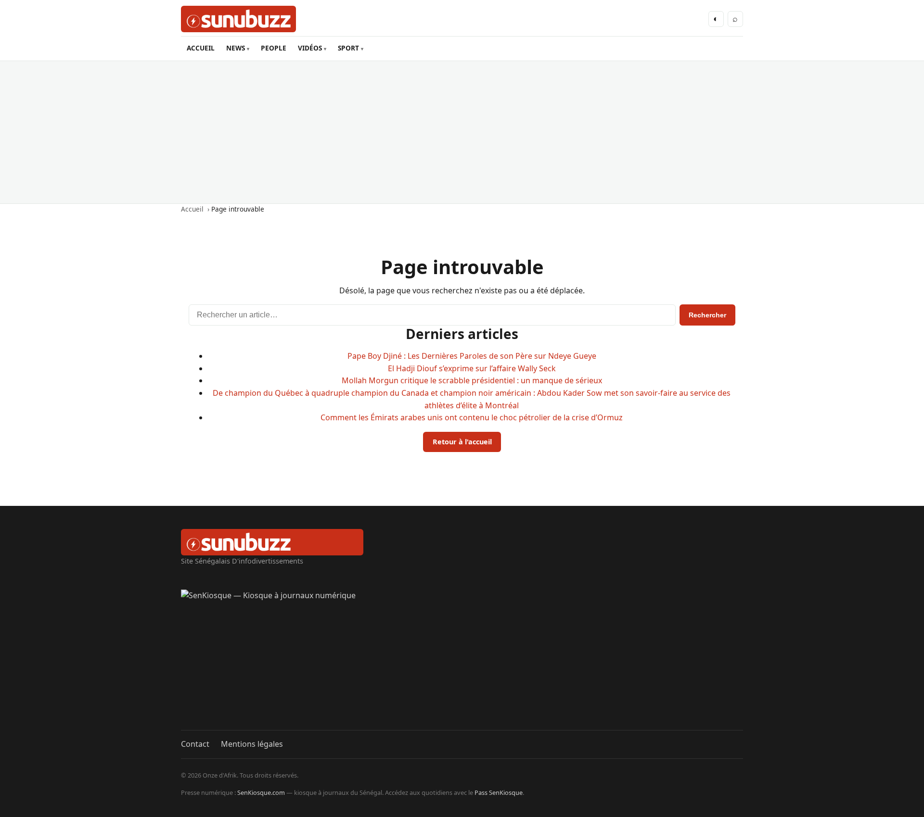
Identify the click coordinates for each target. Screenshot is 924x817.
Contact (195, 744)
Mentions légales (252, 744)
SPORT (348, 47)
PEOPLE (273, 47)
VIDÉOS (310, 47)
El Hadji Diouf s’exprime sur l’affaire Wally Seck (472, 368)
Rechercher (707, 315)
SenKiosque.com (261, 792)
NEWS (235, 47)
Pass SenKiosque (499, 792)
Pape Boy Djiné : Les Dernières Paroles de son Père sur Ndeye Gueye (471, 356)
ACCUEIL (201, 47)
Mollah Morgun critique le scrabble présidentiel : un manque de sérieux (472, 380)
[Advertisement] (462, 132)
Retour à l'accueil (462, 441)
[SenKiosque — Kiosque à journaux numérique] (462, 660)
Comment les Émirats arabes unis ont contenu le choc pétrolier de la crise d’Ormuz (472, 417)
